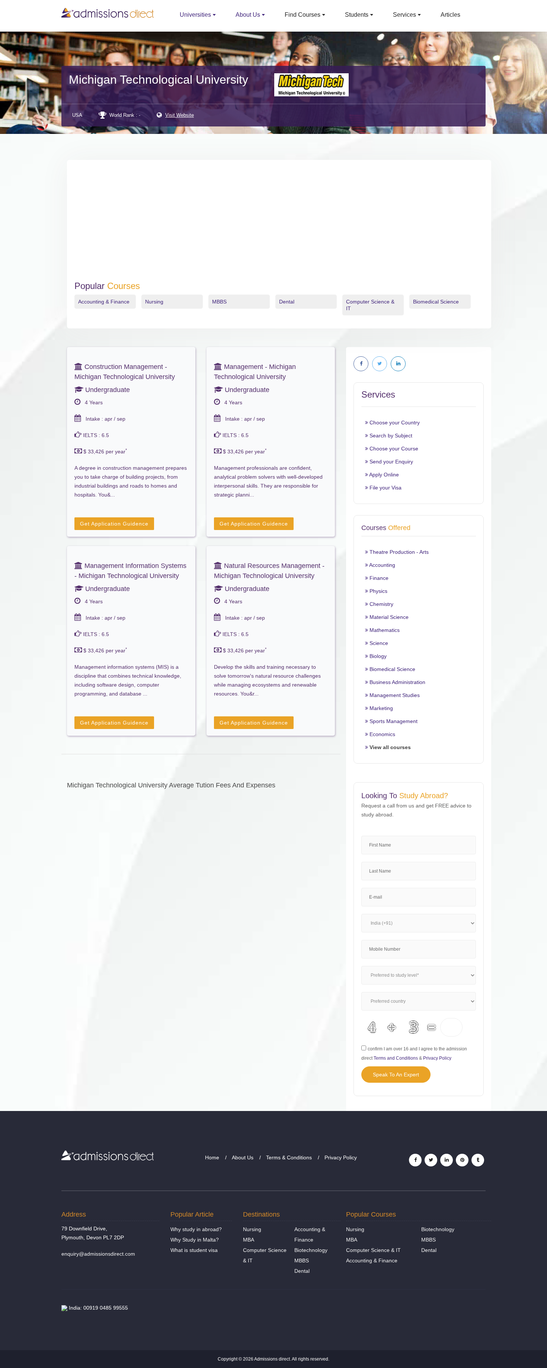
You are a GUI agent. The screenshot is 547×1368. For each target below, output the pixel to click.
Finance (378, 578)
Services (404, 15)
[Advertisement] (279, 225)
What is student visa (194, 1250)
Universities (195, 15)
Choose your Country (394, 423)
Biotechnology (310, 1250)
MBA (248, 1240)
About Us (248, 15)
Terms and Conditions (396, 1058)
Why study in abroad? (196, 1229)
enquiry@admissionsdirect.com (98, 1254)
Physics (377, 591)
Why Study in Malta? (194, 1240)
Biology (377, 656)
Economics (381, 734)
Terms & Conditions (289, 1157)
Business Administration (396, 682)
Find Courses (302, 15)
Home (212, 1157)
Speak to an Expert (396, 1075)
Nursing (154, 302)
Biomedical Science (436, 302)
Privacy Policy (437, 1058)
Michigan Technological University (158, 79)
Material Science (388, 617)
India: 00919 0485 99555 (97, 1308)
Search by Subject (390, 436)
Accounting (381, 565)
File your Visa (385, 488)
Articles (450, 15)
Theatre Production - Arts (398, 552)
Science (378, 643)
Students (356, 15)
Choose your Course (393, 449)
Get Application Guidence (114, 524)
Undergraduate (106, 390)
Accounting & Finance (103, 302)
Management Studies (394, 695)
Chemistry (380, 604)
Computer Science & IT (373, 1250)
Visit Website (179, 115)
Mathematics (384, 630)
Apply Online (383, 475)
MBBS (219, 302)
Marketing (380, 708)
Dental (286, 302)
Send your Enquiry (390, 462)
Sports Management (393, 721)
